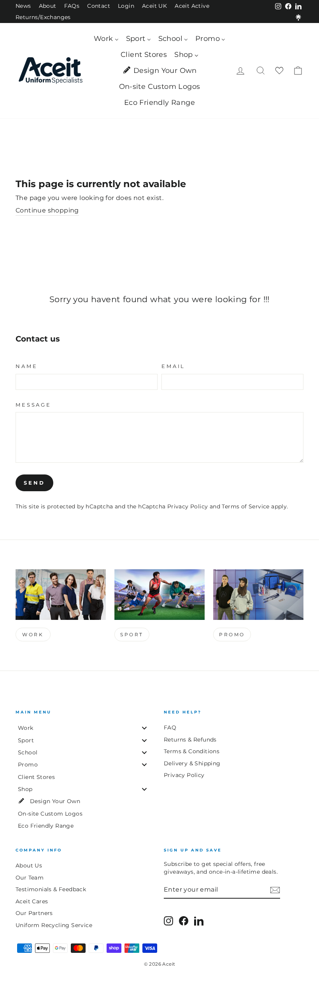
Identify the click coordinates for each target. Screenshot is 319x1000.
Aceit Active (192, 6)
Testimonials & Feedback (51, 889)
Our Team (30, 877)
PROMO (232, 634)
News (23, 6)
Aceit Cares (32, 901)
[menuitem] (106, 39)
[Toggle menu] (144, 728)
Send (34, 483)
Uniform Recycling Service (54, 925)
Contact (98, 6)
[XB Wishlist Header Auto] (279, 71)
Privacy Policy (187, 506)
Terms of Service (245, 506)
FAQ (170, 727)
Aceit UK (154, 6)
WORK (33, 634)
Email (173, 366)
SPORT (132, 634)
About (47, 6)
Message (33, 405)
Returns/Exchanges (43, 17)
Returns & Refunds (190, 739)
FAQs (72, 6)
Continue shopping (47, 210)
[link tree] (298, 17)
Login (126, 6)
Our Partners (34, 913)
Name (26, 366)
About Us (29, 865)
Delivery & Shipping (192, 763)
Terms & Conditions (191, 751)
